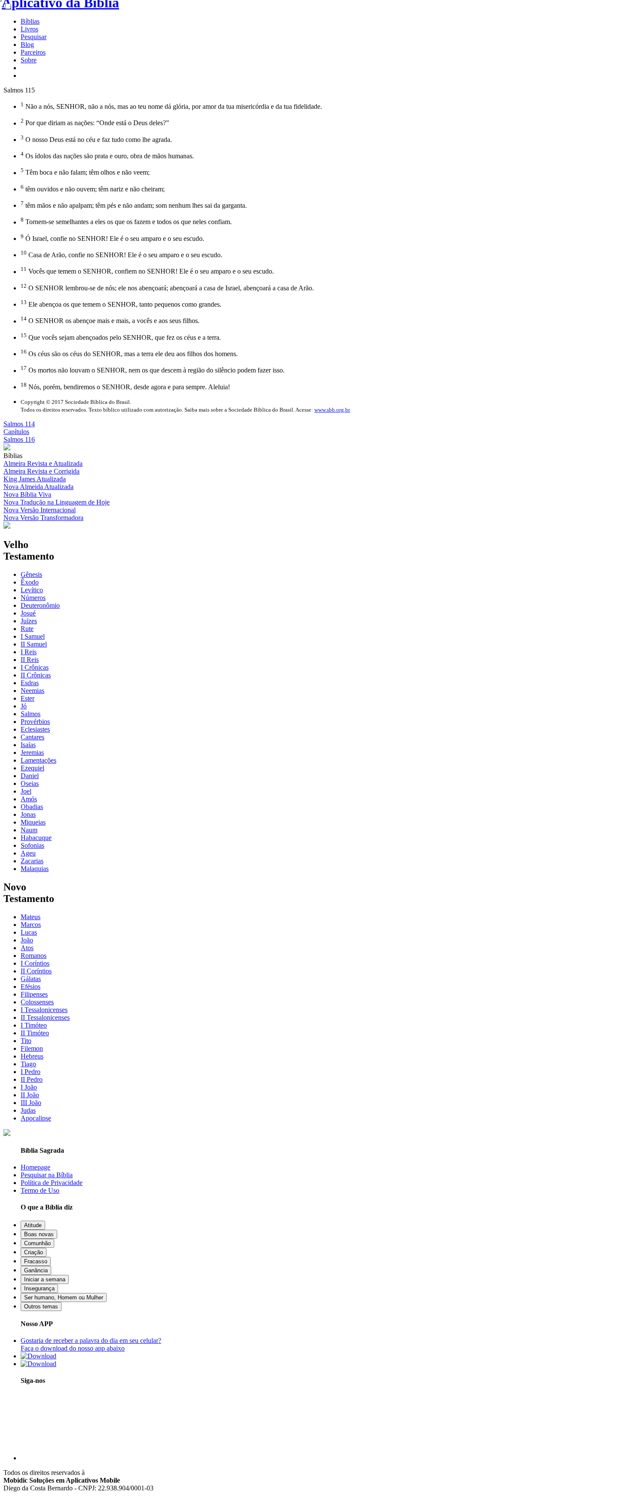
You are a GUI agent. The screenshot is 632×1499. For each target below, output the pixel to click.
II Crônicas (36, 675)
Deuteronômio (40, 605)
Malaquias (35, 868)
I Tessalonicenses (44, 1009)
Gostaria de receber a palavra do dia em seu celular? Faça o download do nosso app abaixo (91, 1344)
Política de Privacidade (52, 1182)
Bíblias (30, 21)
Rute (27, 628)
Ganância (36, 1270)
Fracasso (35, 1261)
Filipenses (34, 994)
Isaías (28, 744)
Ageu (28, 853)
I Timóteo (34, 1025)
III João (31, 1102)
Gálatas (31, 978)
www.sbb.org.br (332, 409)
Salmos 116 (19, 439)
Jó (24, 706)
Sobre (29, 60)
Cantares (32, 737)
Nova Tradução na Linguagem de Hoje (56, 502)
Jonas (28, 814)
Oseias (30, 783)
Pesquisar (33, 36)
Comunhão (37, 1243)
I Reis (29, 652)
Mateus (30, 916)
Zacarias (32, 861)
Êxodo (30, 582)
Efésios (30, 986)
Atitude (33, 1225)
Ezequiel (32, 768)
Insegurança (39, 1288)
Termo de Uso (40, 1190)
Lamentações (38, 760)
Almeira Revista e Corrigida (41, 471)
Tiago (28, 1064)
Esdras (30, 682)
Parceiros (33, 52)
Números (33, 597)
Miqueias (33, 822)
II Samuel (34, 644)
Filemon (32, 1048)
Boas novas (39, 1234)
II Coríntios (36, 971)
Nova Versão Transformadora (43, 517)
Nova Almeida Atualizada (38, 486)
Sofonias (32, 845)
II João (30, 1095)
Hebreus (32, 1056)
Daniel (30, 775)
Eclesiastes (35, 729)
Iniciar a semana (44, 1279)
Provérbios (35, 721)
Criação (33, 1252)
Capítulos (16, 431)
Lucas (29, 932)
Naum (29, 830)
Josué (28, 613)
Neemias (32, 690)
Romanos (33, 955)
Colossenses (37, 1002)
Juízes (29, 621)
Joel (26, 791)
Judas (28, 1110)
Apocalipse (36, 1118)
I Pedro (30, 1071)
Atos (27, 947)
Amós (29, 799)
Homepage (35, 1167)
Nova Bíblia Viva (27, 494)
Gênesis (31, 574)
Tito (26, 1040)
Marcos (31, 924)
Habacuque (36, 837)
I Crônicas (35, 667)
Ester (27, 698)
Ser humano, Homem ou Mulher (63, 1297)
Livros (29, 29)
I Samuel (33, 636)
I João (29, 1087)
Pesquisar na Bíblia (47, 1175)
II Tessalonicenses (45, 1017)
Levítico (32, 590)
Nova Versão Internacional (39, 510)
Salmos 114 (19, 424)
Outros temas (41, 1306)
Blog (27, 44)
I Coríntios (35, 963)
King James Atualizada (34, 479)
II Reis (30, 659)
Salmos (30, 713)
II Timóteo (35, 1033)
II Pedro (32, 1079)
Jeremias (32, 752)
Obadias (32, 806)
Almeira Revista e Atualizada (43, 463)
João (27, 940)
